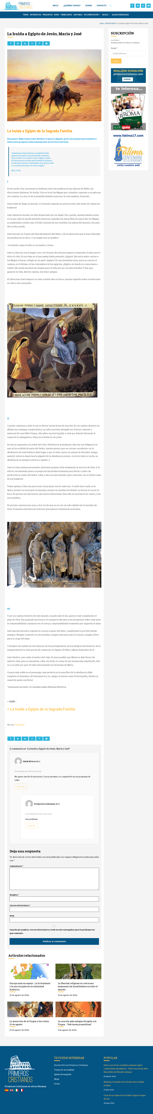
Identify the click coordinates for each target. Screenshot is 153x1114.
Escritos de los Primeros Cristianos (71, 1065)
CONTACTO (101, 5)
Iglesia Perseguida (120, 15)
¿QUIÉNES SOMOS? (72, 5)
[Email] (46, 43)
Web (12, 915)
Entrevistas (35, 15)
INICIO (55, 5)
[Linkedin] (25, 43)
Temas (26, 15)
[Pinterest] (39, 43)
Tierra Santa (66, 15)
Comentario (16, 866)
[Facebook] (10, 43)
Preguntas (48, 15)
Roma (56, 15)
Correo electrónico (20, 905)
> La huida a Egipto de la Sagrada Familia (41, 709)
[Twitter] (18, 43)
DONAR (88, 5)
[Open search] (110, 6)
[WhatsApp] (32, 43)
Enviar (116, 61)
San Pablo (77, 15)
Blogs (56, 1078)
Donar (57, 1083)
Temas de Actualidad (64, 1069)
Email (113, 47)
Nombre (14, 894)
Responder (21, 786)
